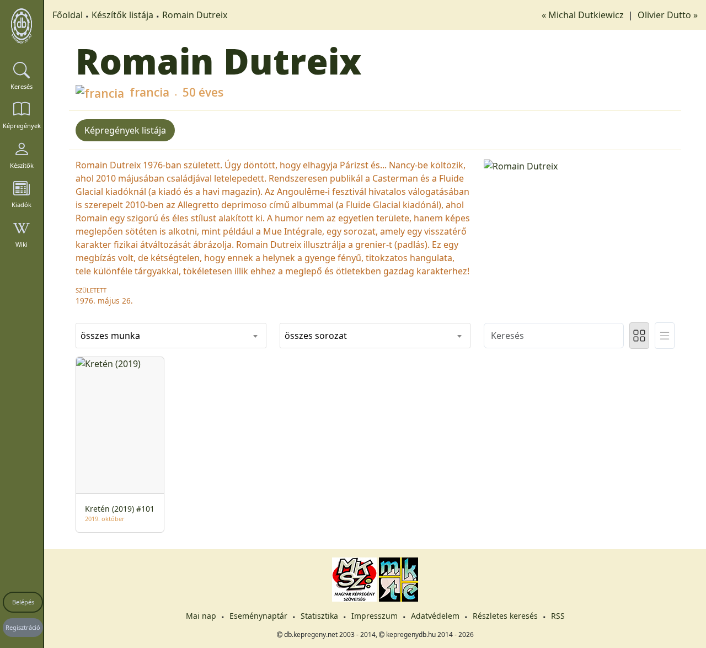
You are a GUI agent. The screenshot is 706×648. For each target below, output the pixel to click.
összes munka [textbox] (110, 336)
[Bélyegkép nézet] (639, 335)
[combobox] (171, 335)
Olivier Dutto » (668, 15)
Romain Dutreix (194, 15)
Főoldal (67, 15)
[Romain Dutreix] (579, 165)
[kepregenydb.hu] (22, 26)
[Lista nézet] (665, 335)
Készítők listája (122, 15)
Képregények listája (125, 130)
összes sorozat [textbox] (316, 336)
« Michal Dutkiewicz (584, 15)
